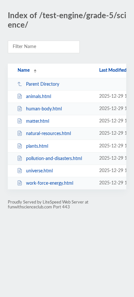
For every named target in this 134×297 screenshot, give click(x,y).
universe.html (39, 171)
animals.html (38, 96)
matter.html (37, 121)
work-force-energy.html (49, 183)
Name (24, 70)
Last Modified (113, 70)
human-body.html (44, 109)
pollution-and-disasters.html (54, 158)
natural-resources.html (48, 133)
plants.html (37, 146)
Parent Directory (42, 84)
